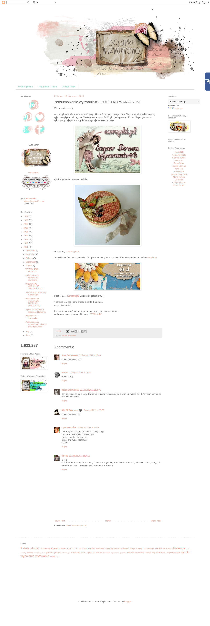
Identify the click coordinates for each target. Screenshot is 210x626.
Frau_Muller (88, 548)
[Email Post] (67, 331)
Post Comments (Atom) (76, 525)
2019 (26, 216)
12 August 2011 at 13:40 (90, 355)
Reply (64, 363)
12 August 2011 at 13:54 (80, 372)
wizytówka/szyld (173, 553)
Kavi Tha (179, 169)
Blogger (127, 602)
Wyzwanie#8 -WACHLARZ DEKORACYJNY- (34, 286)
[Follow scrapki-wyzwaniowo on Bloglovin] (39, 122)
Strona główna (25, 86)
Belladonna (45, 549)
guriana (57, 553)
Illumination (99, 549)
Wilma (151, 549)
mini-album (100, 553)
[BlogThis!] (75, 331)
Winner (158, 548)
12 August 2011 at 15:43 (90, 390)
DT (73, 548)
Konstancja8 (73, 296)
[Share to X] (78, 331)
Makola (65, 372)
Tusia (145, 549)
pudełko (123, 553)
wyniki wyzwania (69, 335)
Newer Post (59, 521)
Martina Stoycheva (179, 174)
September (31, 262)
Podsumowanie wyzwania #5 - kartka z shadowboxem (36, 324)
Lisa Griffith (179, 152)
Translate (179, 108)
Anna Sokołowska (70, 355)
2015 (26, 232)
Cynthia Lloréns (69, 427)
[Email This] (72, 331)
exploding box (39, 553)
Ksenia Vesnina (179, 166)
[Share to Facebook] (82, 331)
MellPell (117, 549)
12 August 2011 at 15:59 (93, 410)
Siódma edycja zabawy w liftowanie (35, 293)
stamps (148, 553)
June (28, 335)
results (130, 552)
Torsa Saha (179, 163)
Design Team (68, 86)
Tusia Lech (179, 171)
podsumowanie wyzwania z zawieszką (32, 277)
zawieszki (54, 556)
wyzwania (42, 556)
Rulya (132, 549)
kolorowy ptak (78, 552)
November (31, 254)
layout (89, 553)
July (28, 331)
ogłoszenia (115, 553)
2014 (26, 235)
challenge (178, 548)
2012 (26, 243)
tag (153, 553)
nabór (107, 553)
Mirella (65, 456)
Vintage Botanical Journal (34, 201)
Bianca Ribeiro (58, 548)
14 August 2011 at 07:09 (88, 427)
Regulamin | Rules (47, 86)
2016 (26, 228)
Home (108, 521)
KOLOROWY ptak (70, 410)
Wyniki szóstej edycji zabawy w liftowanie (35, 310)
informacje (66, 553)
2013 (26, 239)
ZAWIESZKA (96, 314)
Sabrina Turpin (179, 158)
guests (49, 552)
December (31, 250)
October (29, 258)
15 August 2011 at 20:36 (79, 456)
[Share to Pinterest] (85, 331)
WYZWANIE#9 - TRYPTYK (32, 270)
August (29, 266)
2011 (26, 247)
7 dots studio (30, 199)
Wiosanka (178, 160)
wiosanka (161, 552)
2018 (26, 220)
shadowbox (140, 553)
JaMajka (109, 548)
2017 (26, 224)
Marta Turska (179, 177)
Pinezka (125, 548)
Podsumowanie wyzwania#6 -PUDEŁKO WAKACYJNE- (33, 302)
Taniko (139, 549)
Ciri (69, 548)
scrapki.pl (152, 257)
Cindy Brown (179, 185)
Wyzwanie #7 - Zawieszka (32, 317)
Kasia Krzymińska (70, 390)
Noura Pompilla (179, 155)
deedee (30, 553)
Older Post (155, 521)
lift (94, 553)
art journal (167, 549)
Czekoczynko (72, 251)
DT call (78, 549)
